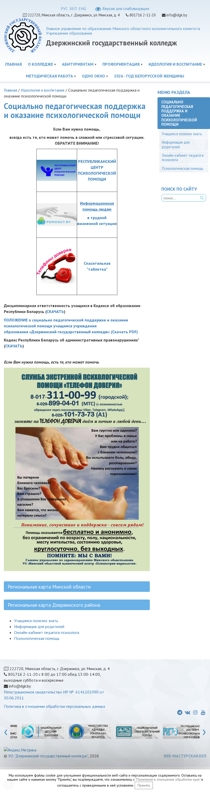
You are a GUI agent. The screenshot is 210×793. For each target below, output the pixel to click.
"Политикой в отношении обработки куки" (167, 779)
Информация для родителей (39, 626)
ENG (82, 8)
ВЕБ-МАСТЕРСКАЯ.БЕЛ (185, 755)
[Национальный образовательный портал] (129, 731)
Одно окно (93, 76)
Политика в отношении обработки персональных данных (54, 706)
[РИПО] (176, 731)
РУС (64, 8)
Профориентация (121, 64)
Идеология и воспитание (175, 64)
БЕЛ (73, 8)
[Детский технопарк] (35, 731)
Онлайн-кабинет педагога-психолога (46, 632)
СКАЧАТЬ (55, 311)
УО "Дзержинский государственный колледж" (48, 755)
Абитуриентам (77, 64)
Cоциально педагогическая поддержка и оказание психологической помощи (179, 113)
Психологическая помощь (36, 638)
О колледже (40, 64)
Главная (13, 64)
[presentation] (6, 731)
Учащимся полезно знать (36, 620)
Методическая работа (49, 76)
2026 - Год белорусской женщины (149, 76)
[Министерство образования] (82, 731)
